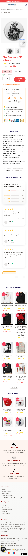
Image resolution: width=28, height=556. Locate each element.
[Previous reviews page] (16, 277)
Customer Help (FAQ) (7, 513)
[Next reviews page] (24, 277)
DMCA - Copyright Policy (8, 495)
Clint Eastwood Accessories (14, 9)
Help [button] (25, 554)
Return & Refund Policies (8, 509)
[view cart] (26, 5)
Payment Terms (5, 507)
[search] (21, 5)
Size (3, 69)
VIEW (7, 302)
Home (3, 9)
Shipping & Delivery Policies (8, 505)
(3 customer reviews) (14, 63)
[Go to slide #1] (10, 51)
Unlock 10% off (3, 549)
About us (4, 489)
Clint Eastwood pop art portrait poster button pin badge (8, 430)
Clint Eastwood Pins (6, 12)
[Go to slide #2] (18, 51)
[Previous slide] (3, 30)
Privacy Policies (5, 493)
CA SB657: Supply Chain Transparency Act (12, 497)
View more (14, 387)
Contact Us (4, 511)
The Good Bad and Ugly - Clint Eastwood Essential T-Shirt (21, 378)
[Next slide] (24, 30)
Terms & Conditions (6, 491)
